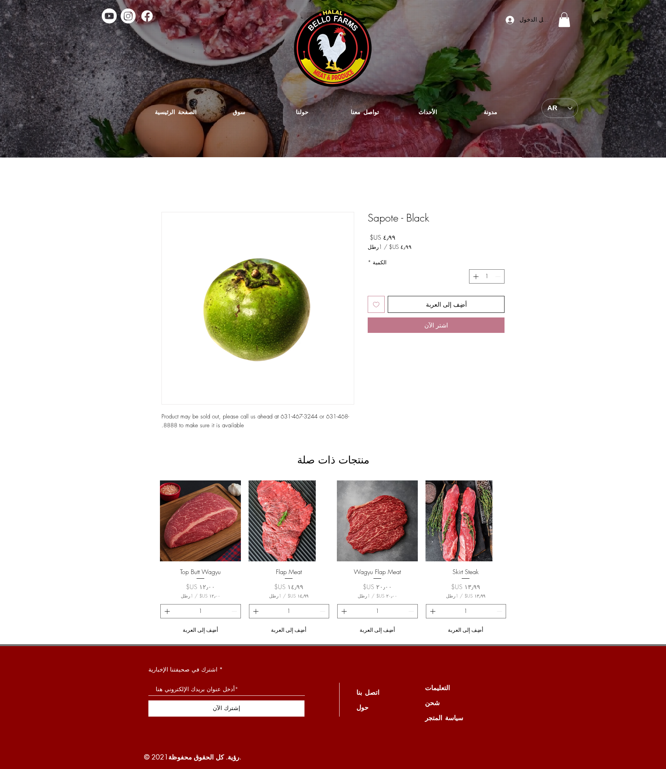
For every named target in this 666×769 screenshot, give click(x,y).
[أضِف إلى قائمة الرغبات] (376, 304)
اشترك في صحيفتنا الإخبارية (182, 669)
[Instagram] (128, 16)
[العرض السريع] (466, 520)
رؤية (233, 756)
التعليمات (437, 687)
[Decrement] (498, 276)
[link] (564, 19)
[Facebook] (147, 16)
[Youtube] (109, 16)
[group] (333, 559)
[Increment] (475, 276)
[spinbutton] (487, 276)
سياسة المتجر (444, 717)
